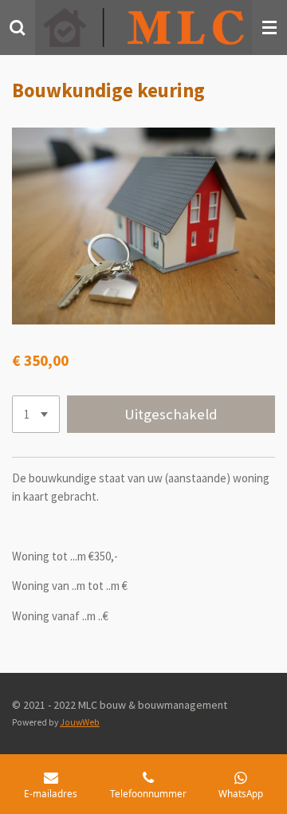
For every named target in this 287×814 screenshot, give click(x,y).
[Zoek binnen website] (17, 27)
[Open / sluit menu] (269, 27)
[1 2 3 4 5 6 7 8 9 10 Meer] (36, 414)
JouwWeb (80, 722)
